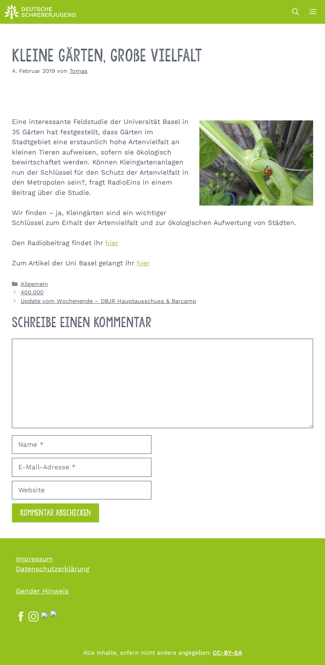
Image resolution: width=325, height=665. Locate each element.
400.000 (32, 292)
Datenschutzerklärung (52, 569)
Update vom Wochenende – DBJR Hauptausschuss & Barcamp (108, 301)
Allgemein (34, 284)
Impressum (34, 559)
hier (112, 243)
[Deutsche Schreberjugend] (40, 12)
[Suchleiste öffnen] (295, 12)
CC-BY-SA (227, 652)
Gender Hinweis (42, 591)
